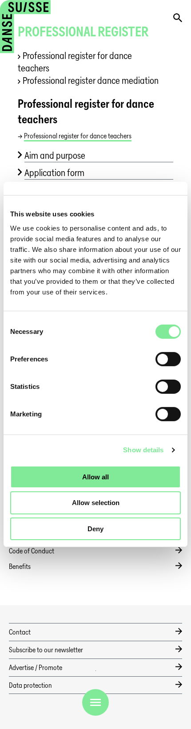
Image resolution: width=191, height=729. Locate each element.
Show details (143, 450)
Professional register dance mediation (91, 80)
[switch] (168, 359)
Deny (95, 529)
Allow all (95, 476)
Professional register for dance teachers (75, 62)
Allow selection (95, 502)
